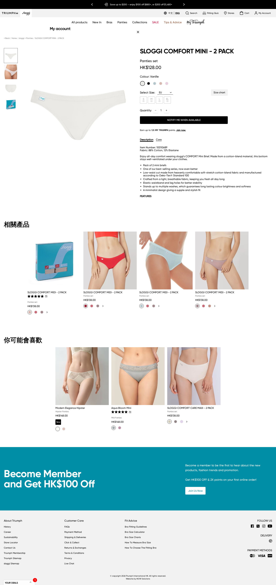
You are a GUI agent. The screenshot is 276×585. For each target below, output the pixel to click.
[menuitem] (171, 13)
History (7, 526)
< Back (7, 38)
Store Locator (11, 542)
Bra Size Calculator (135, 532)
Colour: (149, 76)
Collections (139, 22)
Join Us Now (195, 490)
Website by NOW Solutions (138, 579)
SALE (155, 22)
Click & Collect (71, 542)
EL (167, 98)
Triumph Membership (14, 553)
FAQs (67, 526)
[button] (37, 296)
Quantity (145, 110)
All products (79, 22)
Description (146, 139)
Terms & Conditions (74, 553)
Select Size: (147, 92)
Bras (109, 22)
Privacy (68, 558)
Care (159, 139)
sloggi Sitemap (11, 563)
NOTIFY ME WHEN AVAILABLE (184, 120)
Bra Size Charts (133, 537)
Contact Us (9, 547)
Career (7, 532)
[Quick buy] (76, 290)
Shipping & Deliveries (75, 537)
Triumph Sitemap (12, 558)
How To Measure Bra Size (138, 542)
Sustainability (11, 537)
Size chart (219, 92)
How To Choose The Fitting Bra (140, 547)
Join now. (181, 130)
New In (96, 22)
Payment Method (73, 532)
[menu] (174, 13)
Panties (122, 22)
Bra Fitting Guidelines (136, 526)
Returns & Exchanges (75, 547)
